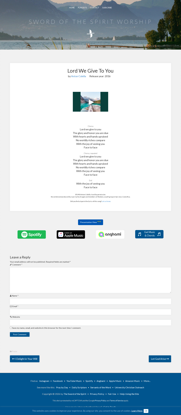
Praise (14, 351)
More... (147, 381)
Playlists (82, 7)
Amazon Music (132, 381)
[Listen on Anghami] (110, 234)
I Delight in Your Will (26, 358)
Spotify (89, 381)
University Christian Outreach (129, 387)
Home (72, 7)
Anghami (101, 381)
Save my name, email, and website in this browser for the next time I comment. (46, 328)
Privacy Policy (97, 394)
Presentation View (90, 222)
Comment (17, 264)
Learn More (136, 410)
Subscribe (107, 7)
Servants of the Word (100, 387)
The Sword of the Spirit (74, 394)
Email (15, 306)
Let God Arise (158, 358)
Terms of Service (116, 400)
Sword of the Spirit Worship (90, 21)
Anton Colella (78, 76)
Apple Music (115, 381)
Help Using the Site (129, 394)
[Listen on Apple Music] (71, 234)
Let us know (106, 201)
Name (15, 295)
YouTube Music (74, 381)
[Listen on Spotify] (32, 234)
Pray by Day (62, 387)
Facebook (58, 381)
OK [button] (146, 411)
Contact (94, 7)
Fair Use (112, 394)
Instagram (44, 381)
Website (16, 317)
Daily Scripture (79, 387)
